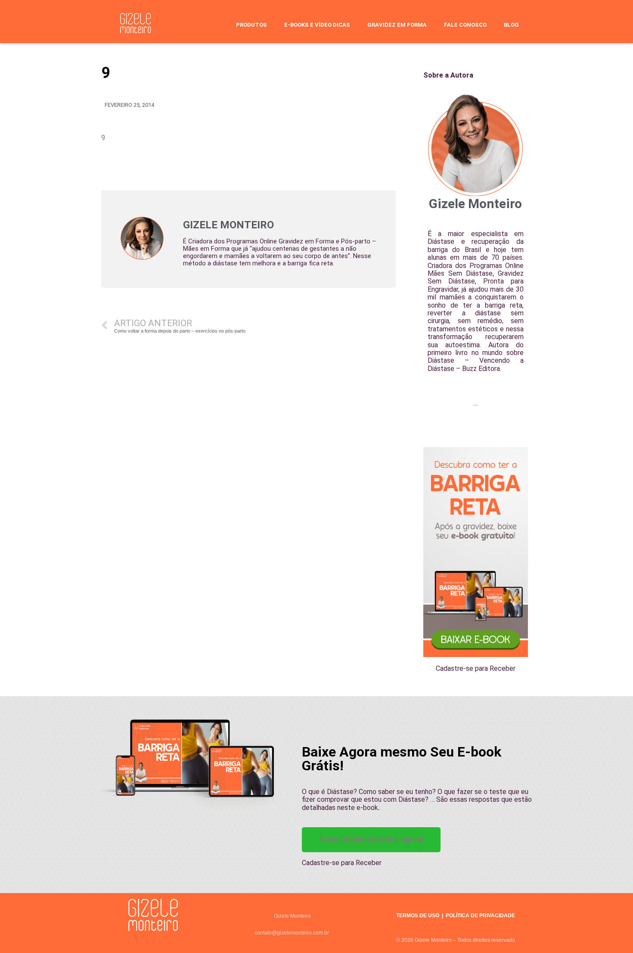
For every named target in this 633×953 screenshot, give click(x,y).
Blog (511, 25)
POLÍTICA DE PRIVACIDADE (480, 916)
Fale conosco (465, 25)
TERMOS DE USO (417, 916)
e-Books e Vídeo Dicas (317, 25)
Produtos (251, 25)
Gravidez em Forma (397, 25)
